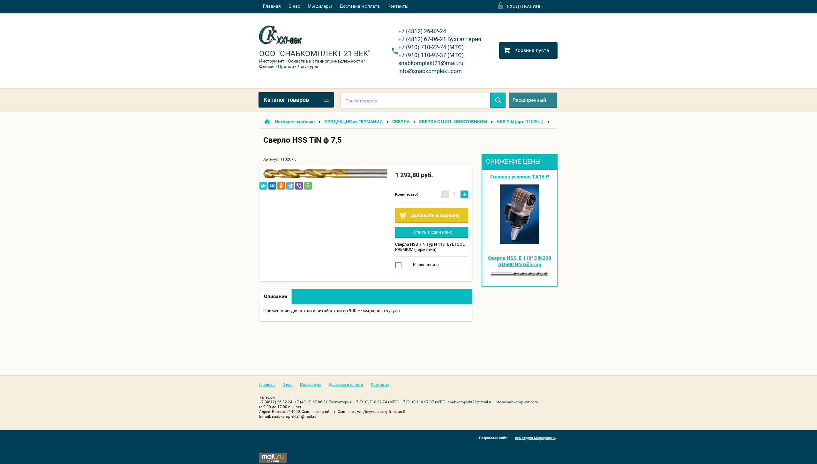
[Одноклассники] (281, 186)
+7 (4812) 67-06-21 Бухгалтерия (439, 39)
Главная (272, 6)
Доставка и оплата (360, 6)
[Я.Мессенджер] (263, 186)
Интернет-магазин (295, 121)
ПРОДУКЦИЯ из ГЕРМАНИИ (353, 121)
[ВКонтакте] (272, 186)
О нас (294, 6)
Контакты (397, 6)
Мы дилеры (320, 6)
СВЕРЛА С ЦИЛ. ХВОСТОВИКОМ (453, 121)
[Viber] (299, 186)
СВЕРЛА (400, 121)
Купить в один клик (431, 232)
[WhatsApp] (308, 186)
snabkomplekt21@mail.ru (430, 63)
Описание (275, 296)
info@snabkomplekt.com (430, 71)
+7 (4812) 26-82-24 (422, 31)
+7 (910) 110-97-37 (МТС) (431, 55)
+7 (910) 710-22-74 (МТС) (431, 47)
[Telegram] (290, 186)
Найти (498, 100)
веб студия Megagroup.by (535, 438)
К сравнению (425, 264)
